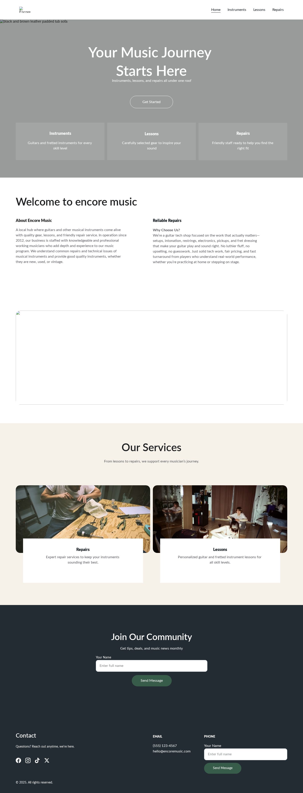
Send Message (152, 680)
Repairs (278, 10)
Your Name (103, 657)
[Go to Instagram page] (28, 760)
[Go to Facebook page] (18, 760)
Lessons (259, 10)
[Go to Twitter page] (46, 760)
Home (215, 10)
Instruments (237, 10)
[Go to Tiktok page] (37, 760)
